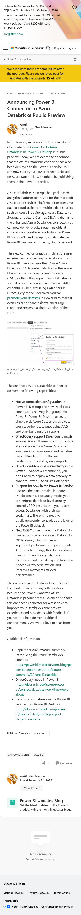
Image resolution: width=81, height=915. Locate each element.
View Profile (31, 788)
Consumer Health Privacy (57, 906)
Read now (54, 78)
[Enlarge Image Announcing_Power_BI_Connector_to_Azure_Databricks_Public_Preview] (40, 343)
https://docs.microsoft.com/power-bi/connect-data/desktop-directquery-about (43, 689)
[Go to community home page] (27, 48)
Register (59, 48)
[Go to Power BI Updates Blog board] (12, 803)
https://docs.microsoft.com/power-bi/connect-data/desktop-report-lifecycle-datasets (40, 714)
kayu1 (23, 124)
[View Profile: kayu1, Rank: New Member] (12, 129)
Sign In (72, 48)
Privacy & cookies (39, 892)
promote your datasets (23, 298)
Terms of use (62, 892)
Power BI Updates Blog (19, 59)
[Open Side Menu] (5, 48)
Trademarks (10, 900)
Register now (13, 34)
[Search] (48, 48)
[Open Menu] (75, 59)
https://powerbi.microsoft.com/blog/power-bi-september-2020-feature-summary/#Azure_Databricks (44, 669)
